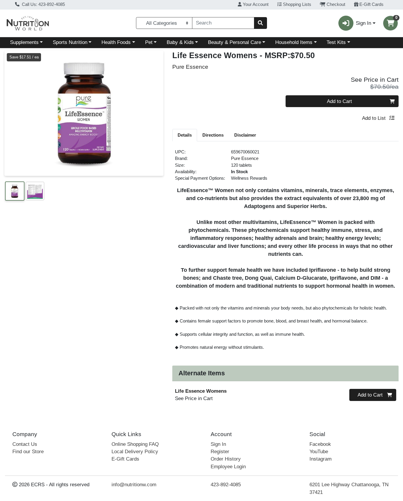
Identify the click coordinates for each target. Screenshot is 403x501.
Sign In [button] (363, 23)
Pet (149, 42)
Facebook (320, 444)
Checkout (335, 4)
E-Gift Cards (371, 4)
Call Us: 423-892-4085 (43, 4)
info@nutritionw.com (134, 484)
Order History (226, 459)
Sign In (218, 444)
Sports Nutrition (70, 42)
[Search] (260, 23)
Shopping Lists (296, 4)
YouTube (318, 451)
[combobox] (223, 23)
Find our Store (28, 451)
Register (220, 451)
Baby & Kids (180, 42)
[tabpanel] (285, 252)
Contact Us (24, 444)
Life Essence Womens (201, 391)
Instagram (320, 459)
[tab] (184, 135)
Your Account (255, 4)
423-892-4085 (226, 484)
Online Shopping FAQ (135, 444)
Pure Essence (244, 158)
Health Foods (116, 42)
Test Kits (336, 42)
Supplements (24, 42)
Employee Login (228, 466)
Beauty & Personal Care (234, 42)
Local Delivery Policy (135, 451)
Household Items (293, 42)
